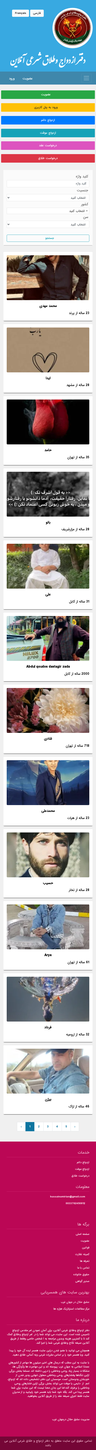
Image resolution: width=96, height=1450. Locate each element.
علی (48, 594)
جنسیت (82, 190)
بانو (48, 522)
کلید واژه (82, 176)
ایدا (48, 378)
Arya (48, 955)
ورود (11, 78)
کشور (84, 204)
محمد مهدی (48, 306)
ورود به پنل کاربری (47, 107)
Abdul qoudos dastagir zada (48, 666)
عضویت (27, 78)
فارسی (37, 13)
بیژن (48, 1099)
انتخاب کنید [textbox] (77, 211)
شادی (48, 738)
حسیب (48, 883)
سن (85, 217)
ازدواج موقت (48, 133)
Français (20, 13)
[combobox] (48, 211)
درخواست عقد (48, 145)
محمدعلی (48, 811)
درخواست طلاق (48, 158)
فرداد (48, 1027)
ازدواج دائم (48, 120)
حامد (48, 450)
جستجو (49, 238)
